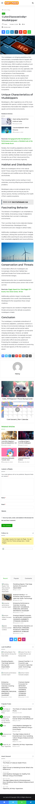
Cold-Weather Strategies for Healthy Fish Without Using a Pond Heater (22, 727)
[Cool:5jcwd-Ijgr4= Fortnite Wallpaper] (26, 435)
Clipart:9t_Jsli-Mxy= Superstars (23, 744)
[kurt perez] (11, 3)
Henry (5, 24)
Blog (9, 10)
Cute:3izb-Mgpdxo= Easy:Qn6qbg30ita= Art (9, 442)
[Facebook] (3, 356)
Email (3, 504)
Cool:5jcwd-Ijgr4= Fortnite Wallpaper (24, 442)
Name (3, 497)
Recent (5, 578)
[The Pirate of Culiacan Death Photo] (6, 711)
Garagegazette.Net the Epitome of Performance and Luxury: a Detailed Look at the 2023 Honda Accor (17, 141)
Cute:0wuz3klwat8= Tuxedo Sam (7, 459)
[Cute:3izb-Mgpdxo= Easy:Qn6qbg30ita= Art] (9, 435)
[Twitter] (6, 356)
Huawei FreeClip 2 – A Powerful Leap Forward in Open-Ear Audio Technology (22, 596)
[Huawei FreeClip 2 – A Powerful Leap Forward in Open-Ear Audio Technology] (7, 597)
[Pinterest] (16, 356)
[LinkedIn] (9, 356)
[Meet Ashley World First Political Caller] (6, 121)
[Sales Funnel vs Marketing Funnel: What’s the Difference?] (6, 719)
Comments (28, 578)
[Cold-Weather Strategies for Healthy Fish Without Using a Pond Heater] (6, 728)
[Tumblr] (13, 356)
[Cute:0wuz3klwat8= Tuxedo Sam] (9, 452)
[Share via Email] (26, 356)
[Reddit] (20, 356)
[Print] (30, 356)
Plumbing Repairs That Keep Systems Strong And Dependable (22, 586)
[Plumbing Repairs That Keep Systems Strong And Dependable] (7, 588)
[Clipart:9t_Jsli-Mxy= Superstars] (6, 747)
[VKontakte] (23, 356)
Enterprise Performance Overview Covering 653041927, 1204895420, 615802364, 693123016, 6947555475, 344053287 (21, 606)
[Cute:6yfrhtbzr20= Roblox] (26, 452)
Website (3, 511)
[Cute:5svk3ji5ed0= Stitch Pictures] (6, 129)
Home (5, 10)
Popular (16, 578)
